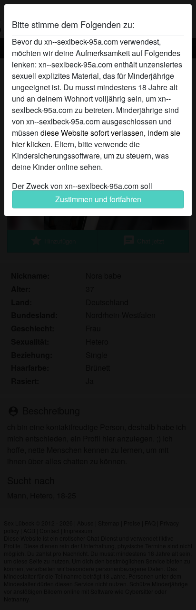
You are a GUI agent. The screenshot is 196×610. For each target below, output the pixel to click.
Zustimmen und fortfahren (98, 199)
